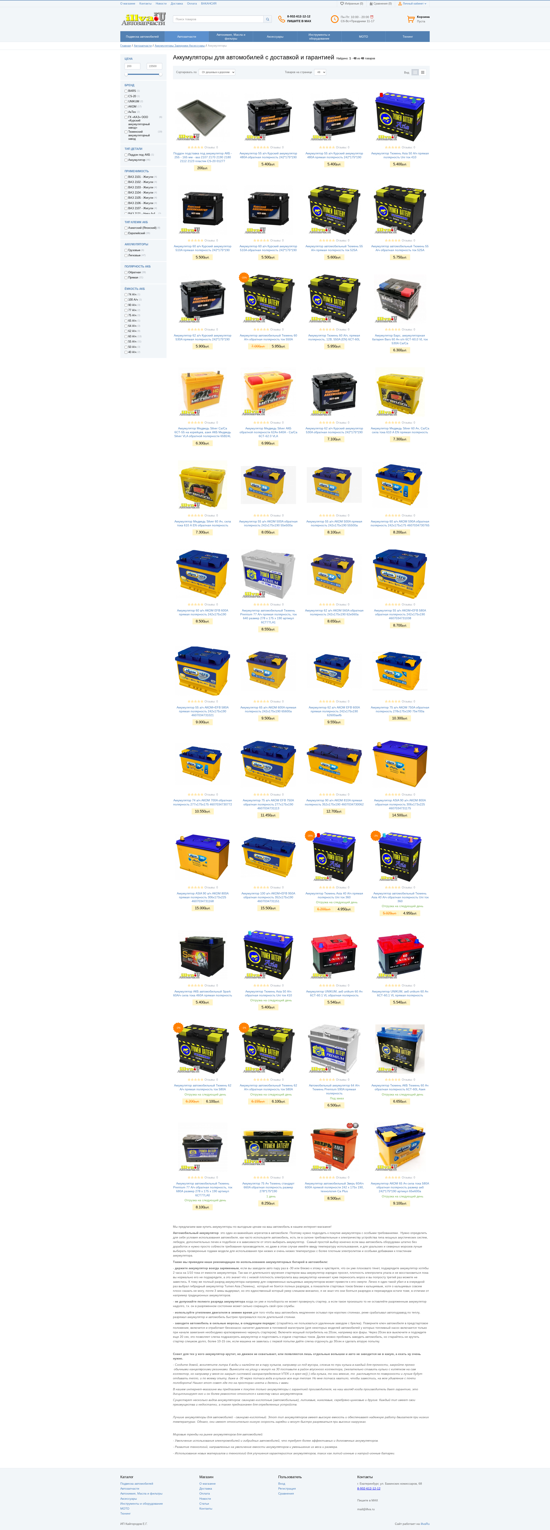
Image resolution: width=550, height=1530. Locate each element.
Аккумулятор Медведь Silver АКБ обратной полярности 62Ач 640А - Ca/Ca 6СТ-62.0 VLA (268, 432)
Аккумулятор (136, 159)
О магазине (127, 3)
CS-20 (132, 96)
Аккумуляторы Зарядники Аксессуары (180, 45)
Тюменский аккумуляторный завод (139, 135)
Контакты (145, 3)
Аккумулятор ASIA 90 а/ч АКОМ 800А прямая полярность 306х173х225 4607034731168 (203, 897)
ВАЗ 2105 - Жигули (140, 197)
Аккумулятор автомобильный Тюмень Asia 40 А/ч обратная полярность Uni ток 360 (400, 897)
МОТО (124, 1508)
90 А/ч (132, 305)
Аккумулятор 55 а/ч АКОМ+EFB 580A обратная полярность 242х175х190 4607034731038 (400, 614)
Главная (125, 45)
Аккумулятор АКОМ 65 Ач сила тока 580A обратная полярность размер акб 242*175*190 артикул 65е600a (400, 1187)
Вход (281, 1483)
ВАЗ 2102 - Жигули (140, 182)
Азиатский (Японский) (142, 227)
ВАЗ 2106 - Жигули (140, 203)
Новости (161, 3)
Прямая (133, 277)
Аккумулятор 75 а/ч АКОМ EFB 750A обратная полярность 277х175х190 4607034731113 (268, 804)
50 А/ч (132, 347)
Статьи (204, 1503)
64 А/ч (132, 325)
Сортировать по (186, 72)
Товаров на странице (298, 72)
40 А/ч (132, 352)
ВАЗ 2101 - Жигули (140, 176)
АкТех (132, 112)
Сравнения (286, 1493)
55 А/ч (132, 341)
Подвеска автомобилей (136, 1483)
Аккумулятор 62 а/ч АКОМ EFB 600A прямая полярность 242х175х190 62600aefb (334, 711)
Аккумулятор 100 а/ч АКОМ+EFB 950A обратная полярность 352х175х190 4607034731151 (268, 897)
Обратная (134, 272)
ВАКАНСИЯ (208, 3)
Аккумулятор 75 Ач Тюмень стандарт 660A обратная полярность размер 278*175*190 (268, 1187)
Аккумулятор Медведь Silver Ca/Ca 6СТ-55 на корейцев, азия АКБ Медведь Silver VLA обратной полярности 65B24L (202, 432)
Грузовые (134, 250)
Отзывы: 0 (211, 147)
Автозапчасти (143, 45)
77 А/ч (132, 310)
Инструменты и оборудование (141, 1503)
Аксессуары (128, 1498)
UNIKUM (133, 101)
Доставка (177, 3)
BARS (132, 90)
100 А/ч (133, 299)
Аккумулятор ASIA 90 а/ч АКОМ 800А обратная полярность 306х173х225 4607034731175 (400, 804)
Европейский (136, 233)
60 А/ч (132, 336)
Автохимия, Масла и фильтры (141, 1493)
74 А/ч (132, 294)
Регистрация (287, 1488)
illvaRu (425, 1523)
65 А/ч (132, 320)
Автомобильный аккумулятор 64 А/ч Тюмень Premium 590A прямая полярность (334, 1089)
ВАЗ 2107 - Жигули (140, 208)
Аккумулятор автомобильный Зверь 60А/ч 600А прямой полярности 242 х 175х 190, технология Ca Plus (334, 1187)
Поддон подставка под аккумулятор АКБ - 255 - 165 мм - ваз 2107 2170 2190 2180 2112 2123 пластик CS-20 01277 (202, 157)
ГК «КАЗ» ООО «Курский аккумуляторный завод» (139, 122)
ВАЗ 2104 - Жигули (140, 192)
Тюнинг (125, 1513)
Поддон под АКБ (139, 154)
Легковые (134, 255)
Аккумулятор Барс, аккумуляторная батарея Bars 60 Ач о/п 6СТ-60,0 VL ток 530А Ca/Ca (400, 339)
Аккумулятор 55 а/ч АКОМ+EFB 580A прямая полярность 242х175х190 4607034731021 (203, 711)
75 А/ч (132, 315)
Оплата (192, 3)
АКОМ (132, 106)
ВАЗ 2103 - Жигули (140, 187)
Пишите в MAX (299, 21)
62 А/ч (132, 331)
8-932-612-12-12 (298, 16)
